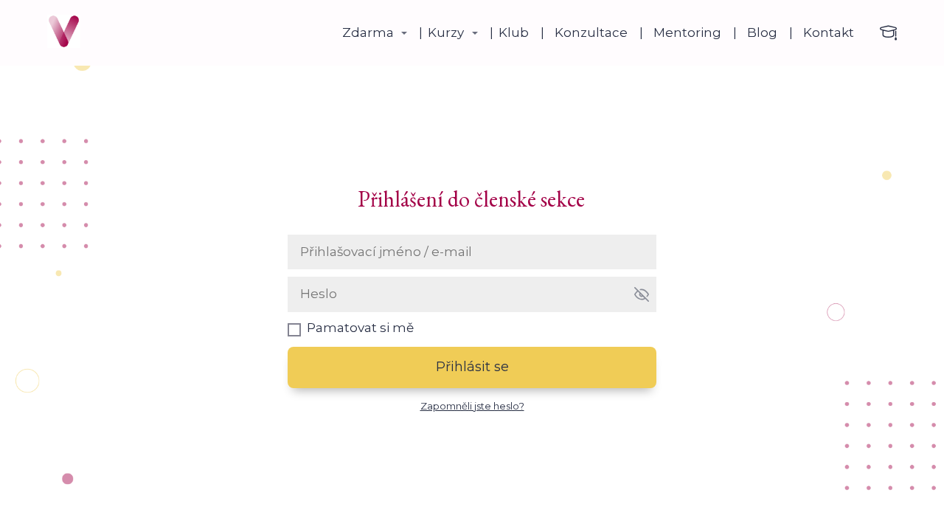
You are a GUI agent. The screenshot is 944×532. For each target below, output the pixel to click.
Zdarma (368, 32)
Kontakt (828, 32)
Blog (762, 32)
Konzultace (591, 32)
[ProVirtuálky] (63, 33)
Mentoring (687, 32)
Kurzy (446, 32)
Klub (514, 32)
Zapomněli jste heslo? (472, 406)
